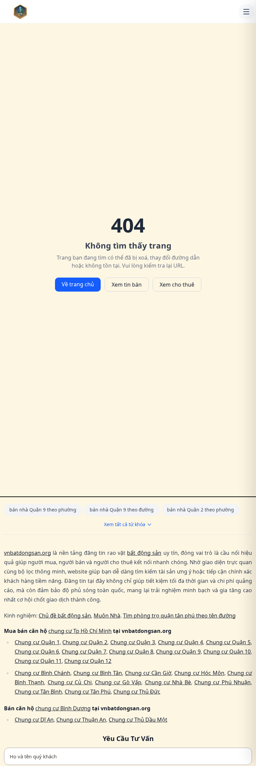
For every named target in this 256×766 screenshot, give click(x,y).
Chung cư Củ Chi (70, 682)
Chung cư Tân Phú (88, 691)
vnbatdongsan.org (27, 552)
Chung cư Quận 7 (84, 651)
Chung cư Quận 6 (37, 651)
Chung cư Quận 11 (38, 661)
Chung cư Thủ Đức (136, 691)
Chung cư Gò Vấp (118, 682)
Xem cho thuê (177, 284)
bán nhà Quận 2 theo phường (200, 509)
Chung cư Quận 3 (132, 642)
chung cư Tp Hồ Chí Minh (80, 631)
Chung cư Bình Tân (97, 673)
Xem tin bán (127, 284)
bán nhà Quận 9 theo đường (122, 509)
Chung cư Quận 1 (37, 642)
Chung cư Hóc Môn (199, 673)
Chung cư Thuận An (81, 719)
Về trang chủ (78, 284)
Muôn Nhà (107, 615)
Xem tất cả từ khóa (124, 524)
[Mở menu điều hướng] (246, 12)
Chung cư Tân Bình (38, 691)
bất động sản (144, 552)
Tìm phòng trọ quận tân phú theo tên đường (179, 615)
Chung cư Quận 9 (178, 651)
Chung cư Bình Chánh (42, 673)
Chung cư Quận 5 (228, 642)
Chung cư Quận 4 (180, 642)
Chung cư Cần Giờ (148, 673)
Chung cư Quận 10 (227, 651)
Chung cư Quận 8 (131, 651)
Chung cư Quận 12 (87, 661)
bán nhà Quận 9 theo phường (42, 509)
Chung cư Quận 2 (84, 642)
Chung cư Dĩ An (34, 719)
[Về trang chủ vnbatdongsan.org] (33, 11)
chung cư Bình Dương (63, 708)
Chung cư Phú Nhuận (222, 682)
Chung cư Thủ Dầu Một (138, 719)
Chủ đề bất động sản (65, 615)
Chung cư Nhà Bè (168, 682)
